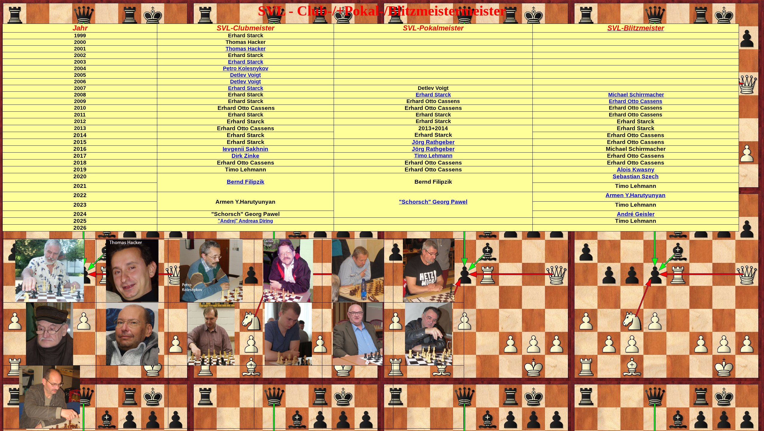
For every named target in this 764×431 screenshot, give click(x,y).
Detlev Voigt (245, 75)
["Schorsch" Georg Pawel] (429, 300)
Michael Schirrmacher (636, 95)
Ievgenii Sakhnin (245, 149)
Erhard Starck (245, 62)
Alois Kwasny (635, 169)
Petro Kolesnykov (245, 68)
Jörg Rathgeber (433, 142)
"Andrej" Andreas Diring (245, 220)
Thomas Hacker (246, 49)
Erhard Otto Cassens (635, 101)
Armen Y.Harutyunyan (636, 195)
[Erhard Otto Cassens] (49, 363)
